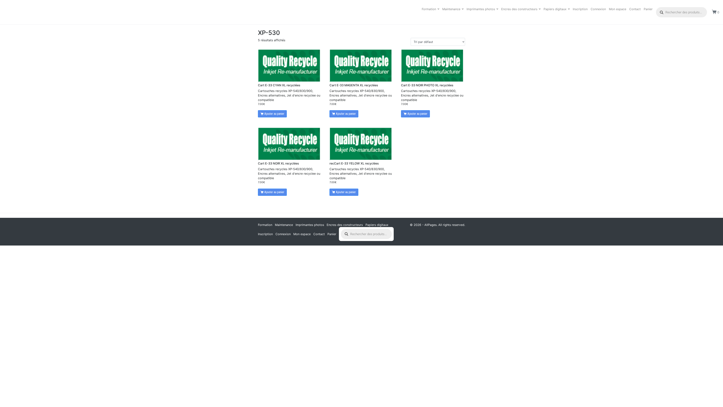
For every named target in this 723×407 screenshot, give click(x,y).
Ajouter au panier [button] (274, 114)
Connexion (598, 9)
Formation (429, 9)
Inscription (580, 9)
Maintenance (451, 9)
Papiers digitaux (555, 9)
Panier (648, 9)
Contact (635, 9)
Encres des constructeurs (519, 9)
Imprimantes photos (481, 9)
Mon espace (617, 9)
